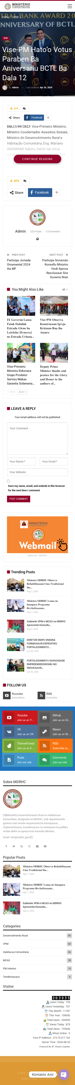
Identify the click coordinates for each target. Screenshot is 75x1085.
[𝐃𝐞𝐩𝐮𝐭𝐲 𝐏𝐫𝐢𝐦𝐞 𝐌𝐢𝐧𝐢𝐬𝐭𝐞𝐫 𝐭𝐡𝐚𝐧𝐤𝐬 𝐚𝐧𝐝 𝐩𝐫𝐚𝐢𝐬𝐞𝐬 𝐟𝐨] (54, 353)
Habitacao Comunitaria (16, 952)
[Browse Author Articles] (37, 217)
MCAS (6, 960)
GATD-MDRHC (46, 1078)
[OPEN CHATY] (63, 1074)
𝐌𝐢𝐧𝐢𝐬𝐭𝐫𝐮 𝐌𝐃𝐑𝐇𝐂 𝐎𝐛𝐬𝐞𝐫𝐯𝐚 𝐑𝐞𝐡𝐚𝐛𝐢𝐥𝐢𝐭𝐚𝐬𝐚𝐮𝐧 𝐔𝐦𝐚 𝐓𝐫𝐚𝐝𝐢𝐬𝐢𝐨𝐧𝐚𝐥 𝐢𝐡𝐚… (45, 584)
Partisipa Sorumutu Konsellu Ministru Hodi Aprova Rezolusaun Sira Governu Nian (55, 268)
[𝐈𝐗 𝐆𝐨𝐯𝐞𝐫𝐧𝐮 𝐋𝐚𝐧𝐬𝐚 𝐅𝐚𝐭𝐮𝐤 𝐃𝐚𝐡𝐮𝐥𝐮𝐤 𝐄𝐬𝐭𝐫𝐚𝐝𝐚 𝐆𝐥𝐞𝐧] (21, 306)
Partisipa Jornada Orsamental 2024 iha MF (19, 264)
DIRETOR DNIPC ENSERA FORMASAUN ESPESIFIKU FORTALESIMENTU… (42, 643)
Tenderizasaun (11, 976)
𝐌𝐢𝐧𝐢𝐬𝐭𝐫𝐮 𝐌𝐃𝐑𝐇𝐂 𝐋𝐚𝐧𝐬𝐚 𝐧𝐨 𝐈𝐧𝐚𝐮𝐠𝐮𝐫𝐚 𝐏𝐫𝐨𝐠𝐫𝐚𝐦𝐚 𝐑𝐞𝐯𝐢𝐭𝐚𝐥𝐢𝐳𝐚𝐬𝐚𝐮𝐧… (42, 604)
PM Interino (9, 968)
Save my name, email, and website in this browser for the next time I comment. (36, 488)
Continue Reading (37, 159)
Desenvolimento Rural (15, 935)
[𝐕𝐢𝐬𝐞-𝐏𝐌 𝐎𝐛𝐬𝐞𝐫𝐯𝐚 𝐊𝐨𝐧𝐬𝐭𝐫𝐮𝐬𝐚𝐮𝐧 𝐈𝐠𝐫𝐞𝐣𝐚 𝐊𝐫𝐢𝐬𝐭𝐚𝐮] (54, 306)
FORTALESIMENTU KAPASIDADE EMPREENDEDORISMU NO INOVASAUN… (46, 664)
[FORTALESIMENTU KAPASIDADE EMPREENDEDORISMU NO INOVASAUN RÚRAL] (15, 665)
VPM (6, 38)
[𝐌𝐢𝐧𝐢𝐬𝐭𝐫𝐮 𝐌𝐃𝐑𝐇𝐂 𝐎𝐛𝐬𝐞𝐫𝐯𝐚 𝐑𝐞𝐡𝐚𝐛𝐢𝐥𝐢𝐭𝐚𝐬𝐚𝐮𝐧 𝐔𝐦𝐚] (15, 584)
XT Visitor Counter (61, 1046)
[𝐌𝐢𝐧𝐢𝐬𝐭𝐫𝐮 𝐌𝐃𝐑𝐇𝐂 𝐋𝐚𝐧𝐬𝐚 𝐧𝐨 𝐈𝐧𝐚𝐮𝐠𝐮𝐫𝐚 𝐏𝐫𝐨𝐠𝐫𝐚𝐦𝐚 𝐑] (15, 605)
